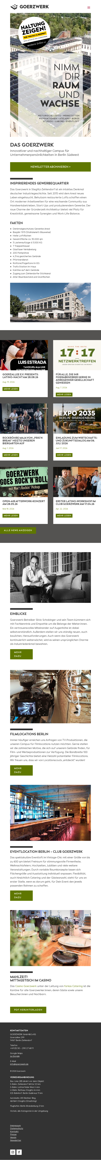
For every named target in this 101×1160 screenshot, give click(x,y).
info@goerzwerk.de (19, 1064)
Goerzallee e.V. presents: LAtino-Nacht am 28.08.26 (20, 376)
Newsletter (15, 1140)
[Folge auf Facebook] (19, 1152)
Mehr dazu (17, 654)
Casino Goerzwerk (26, 986)
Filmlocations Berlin (29, 734)
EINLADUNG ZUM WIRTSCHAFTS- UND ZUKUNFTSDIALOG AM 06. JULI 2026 (77, 440)
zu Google (15, 1056)
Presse (13, 1134)
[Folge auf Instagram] (12, 1152)
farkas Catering (73, 986)
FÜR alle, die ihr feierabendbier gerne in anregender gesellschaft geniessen (75, 378)
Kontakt (14, 1131)
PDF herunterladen (28, 1009)
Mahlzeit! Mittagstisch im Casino (30, 978)
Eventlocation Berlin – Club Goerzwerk (46, 852)
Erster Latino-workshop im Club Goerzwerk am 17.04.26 (76, 503)
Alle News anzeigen (18, 530)
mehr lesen (11, 388)
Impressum (15, 1125)
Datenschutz (16, 1128)
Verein (13, 1137)
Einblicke (18, 614)
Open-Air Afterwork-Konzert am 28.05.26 (23, 503)
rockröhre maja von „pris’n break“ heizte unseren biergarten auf (22, 440)
